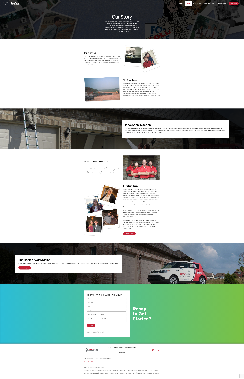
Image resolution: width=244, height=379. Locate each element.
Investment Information (210, 3)
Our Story (188, 3)
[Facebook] (156, 350)
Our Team (127, 350)
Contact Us (122, 352)
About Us (181, 3)
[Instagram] (153, 350)
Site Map (85, 361)
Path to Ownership (197, 3)
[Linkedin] (159, 350)
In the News (120, 350)
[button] (234, 3)
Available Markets (222, 3)
